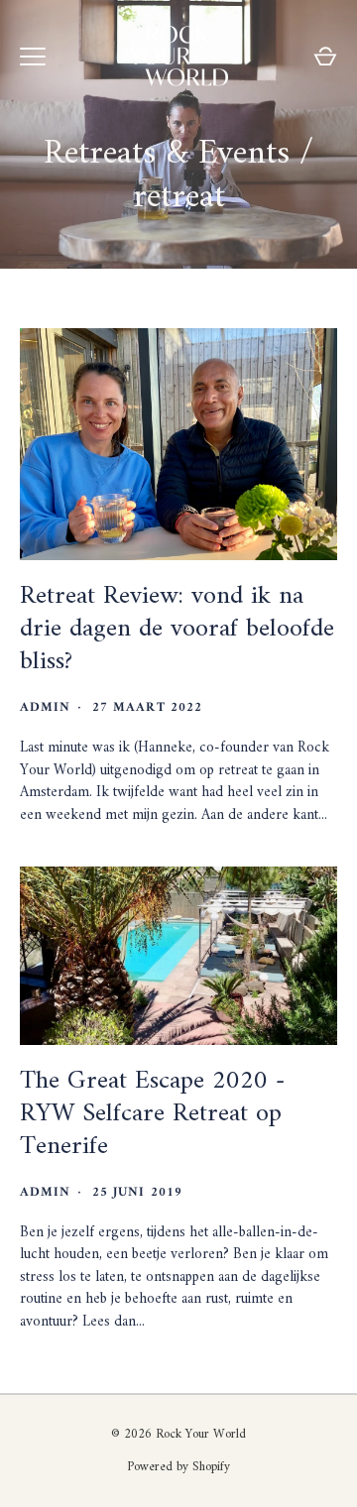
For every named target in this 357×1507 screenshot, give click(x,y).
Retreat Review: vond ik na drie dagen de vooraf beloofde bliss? (177, 629)
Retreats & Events (167, 153)
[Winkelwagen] (325, 56)
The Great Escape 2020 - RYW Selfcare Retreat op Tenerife (153, 1114)
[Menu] (33, 56)
